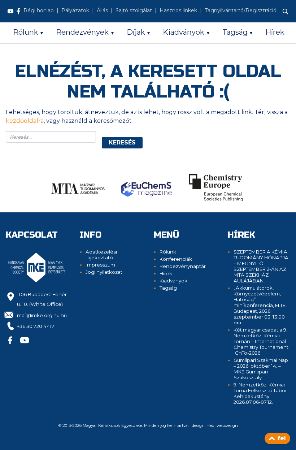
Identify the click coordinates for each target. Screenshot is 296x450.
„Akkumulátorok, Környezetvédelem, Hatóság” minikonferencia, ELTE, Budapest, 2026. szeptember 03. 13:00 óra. (260, 305)
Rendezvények (82, 32)
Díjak (136, 32)
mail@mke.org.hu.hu (42, 315)
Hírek (274, 32)
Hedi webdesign (222, 425)
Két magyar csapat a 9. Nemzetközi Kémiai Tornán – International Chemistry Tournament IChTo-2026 (261, 341)
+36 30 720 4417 (36, 326)
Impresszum (100, 265)
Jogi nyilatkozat (104, 272)
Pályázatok (75, 10)
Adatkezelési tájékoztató (101, 254)
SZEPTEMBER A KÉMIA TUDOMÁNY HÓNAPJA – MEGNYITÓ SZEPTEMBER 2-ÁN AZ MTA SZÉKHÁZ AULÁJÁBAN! (261, 266)
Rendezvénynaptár (183, 266)
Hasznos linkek (178, 10)
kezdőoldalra (25, 120)
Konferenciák (176, 259)
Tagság (235, 32)
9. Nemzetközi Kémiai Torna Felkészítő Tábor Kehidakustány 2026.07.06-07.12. (260, 393)
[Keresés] (285, 11)
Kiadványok (183, 32)
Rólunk (25, 32)
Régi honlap (38, 10)
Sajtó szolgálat (134, 10)
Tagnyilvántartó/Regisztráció (241, 10)
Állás (102, 10)
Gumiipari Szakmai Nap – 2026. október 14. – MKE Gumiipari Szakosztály (261, 368)
